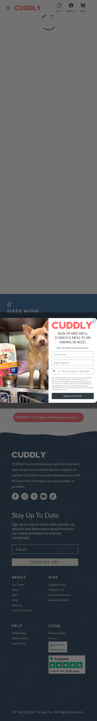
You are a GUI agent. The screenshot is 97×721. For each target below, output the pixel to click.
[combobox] (56, 371)
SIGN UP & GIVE (73, 396)
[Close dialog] (94, 321)
